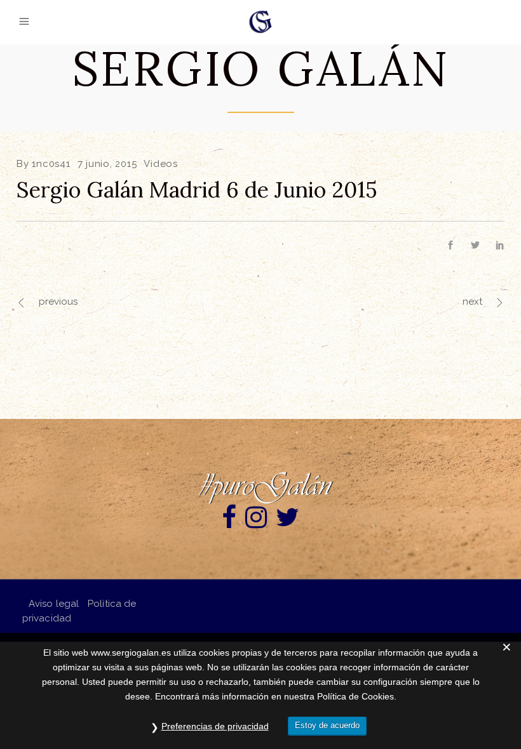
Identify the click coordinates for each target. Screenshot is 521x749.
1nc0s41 (51, 163)
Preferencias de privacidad (215, 726)
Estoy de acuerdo (327, 725)
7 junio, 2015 (107, 163)
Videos (161, 163)
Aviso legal (54, 603)
